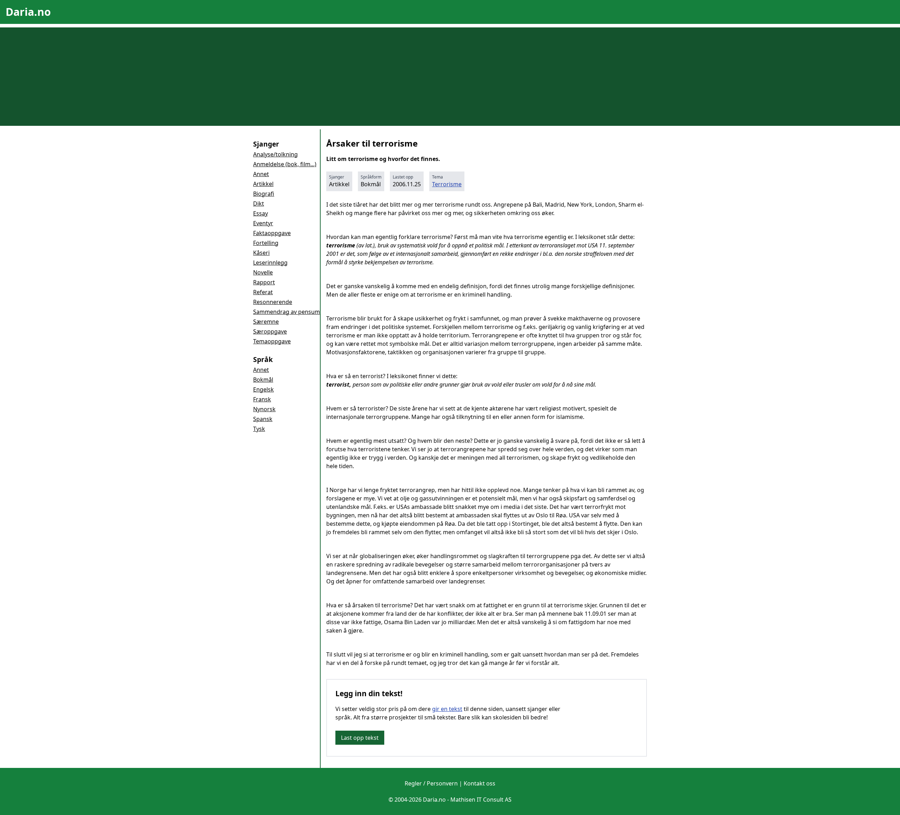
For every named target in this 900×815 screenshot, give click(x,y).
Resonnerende (272, 302)
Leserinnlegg (270, 262)
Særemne (266, 321)
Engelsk (263, 389)
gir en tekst (447, 709)
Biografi (263, 194)
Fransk (262, 399)
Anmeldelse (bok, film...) (284, 164)
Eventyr (263, 223)
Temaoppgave (272, 341)
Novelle (263, 272)
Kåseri (261, 253)
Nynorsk (264, 409)
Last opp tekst (360, 738)
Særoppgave (270, 331)
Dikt (258, 203)
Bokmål (263, 379)
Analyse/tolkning (275, 154)
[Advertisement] (450, 76)
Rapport (264, 282)
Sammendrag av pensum (286, 312)
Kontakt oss (479, 783)
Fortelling (265, 243)
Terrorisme (447, 184)
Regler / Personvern (431, 783)
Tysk (259, 429)
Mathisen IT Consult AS (481, 799)
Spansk (262, 419)
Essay (260, 213)
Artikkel (263, 184)
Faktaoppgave (272, 233)
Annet (261, 174)
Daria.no (28, 12)
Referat (263, 292)
